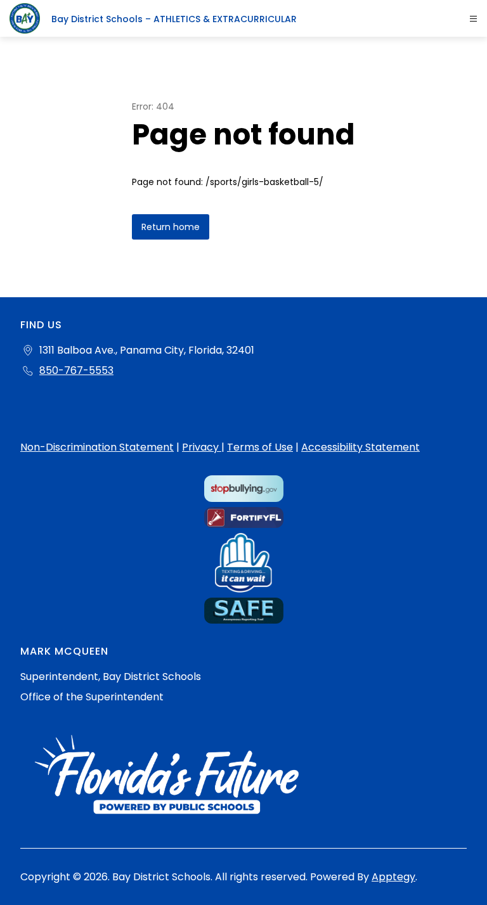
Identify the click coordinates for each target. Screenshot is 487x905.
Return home (170, 227)
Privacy (201, 447)
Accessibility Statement (360, 447)
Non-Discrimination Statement (97, 447)
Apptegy (393, 877)
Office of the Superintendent (92, 697)
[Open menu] (473, 18)
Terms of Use (260, 447)
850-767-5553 (76, 370)
